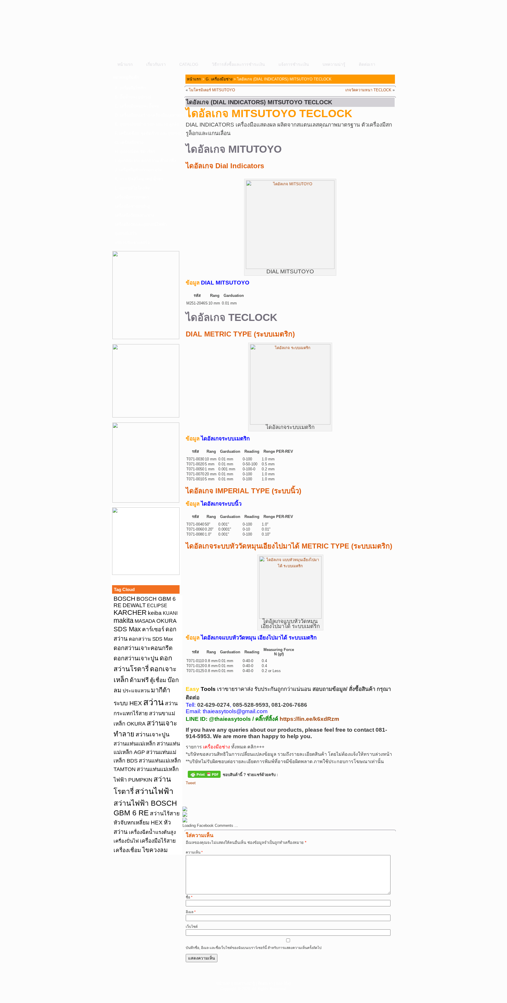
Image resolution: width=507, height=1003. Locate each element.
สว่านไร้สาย (165, 813)
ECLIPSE (157, 605)
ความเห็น (194, 852)
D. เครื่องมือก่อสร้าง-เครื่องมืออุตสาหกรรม (147, 115)
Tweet (191, 783)
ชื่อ (189, 897)
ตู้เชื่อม (158, 680)
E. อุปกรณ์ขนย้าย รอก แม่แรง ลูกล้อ (147, 124)
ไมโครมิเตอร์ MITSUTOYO (212, 90)
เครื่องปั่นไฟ (126, 841)
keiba (155, 613)
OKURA (166, 620)
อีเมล (191, 912)
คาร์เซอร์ (153, 629)
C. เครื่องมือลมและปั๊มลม (137, 106)
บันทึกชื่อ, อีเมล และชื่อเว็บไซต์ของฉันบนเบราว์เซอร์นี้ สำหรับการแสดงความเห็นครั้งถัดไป (254, 948)
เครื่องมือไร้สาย (158, 841)
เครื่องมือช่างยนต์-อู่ (132, 206)
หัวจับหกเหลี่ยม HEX (138, 822)
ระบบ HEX (128, 703)
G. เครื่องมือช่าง (129, 142)
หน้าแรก (125, 64)
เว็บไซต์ (192, 927)
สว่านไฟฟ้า (154, 791)
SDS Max (127, 629)
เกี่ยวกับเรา (156, 64)
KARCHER (130, 612)
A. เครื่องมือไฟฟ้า (130, 87)
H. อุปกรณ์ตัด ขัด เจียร (135, 151)
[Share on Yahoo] (234, 792)
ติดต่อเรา (367, 64)
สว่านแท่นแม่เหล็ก (135, 744)
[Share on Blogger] (212, 792)
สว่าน (153, 702)
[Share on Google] (223, 792)
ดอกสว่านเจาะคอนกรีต (143, 648)
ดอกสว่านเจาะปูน (136, 658)
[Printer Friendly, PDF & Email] (204, 774)
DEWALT (134, 605)
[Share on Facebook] (190, 792)
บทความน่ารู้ (333, 64)
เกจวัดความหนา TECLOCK (368, 90)
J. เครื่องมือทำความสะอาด (138, 169)
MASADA (145, 621)
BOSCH (124, 598)
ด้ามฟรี (139, 679)
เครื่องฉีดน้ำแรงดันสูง (152, 832)
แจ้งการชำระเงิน (293, 64)
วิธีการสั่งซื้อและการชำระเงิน (238, 64)
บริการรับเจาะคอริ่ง (132, 242)
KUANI (170, 613)
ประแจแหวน (136, 691)
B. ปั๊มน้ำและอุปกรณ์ (133, 97)
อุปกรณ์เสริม (126, 233)
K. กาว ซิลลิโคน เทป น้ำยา (139, 178)
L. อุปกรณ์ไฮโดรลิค (132, 188)
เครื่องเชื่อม (127, 850)
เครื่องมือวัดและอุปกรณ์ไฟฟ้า (141, 224)
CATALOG (188, 64)
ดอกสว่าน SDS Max (151, 639)
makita (123, 620)
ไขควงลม (155, 850)
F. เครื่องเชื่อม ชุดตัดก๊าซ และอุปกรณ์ (147, 133)
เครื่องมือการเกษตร (132, 197)
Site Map (283, 983)
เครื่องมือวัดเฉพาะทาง (134, 215)
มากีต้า (160, 690)
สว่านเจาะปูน (153, 734)
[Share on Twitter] (201, 792)
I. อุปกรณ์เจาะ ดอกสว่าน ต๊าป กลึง (145, 160)
